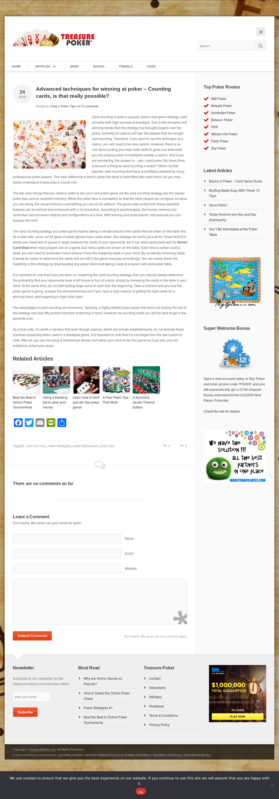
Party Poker (219, 141)
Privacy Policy (159, 724)
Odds (151, 66)
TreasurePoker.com (42, 749)
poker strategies (59, 445)
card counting (36, 445)
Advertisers (157, 687)
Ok (140, 792)
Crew (53, 106)
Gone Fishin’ (218, 205)
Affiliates (155, 696)
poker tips (107, 445)
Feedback (156, 706)
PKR (214, 126)
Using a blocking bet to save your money (55, 402)
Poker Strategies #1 (98, 707)
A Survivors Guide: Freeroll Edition (144, 402)
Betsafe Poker (221, 105)
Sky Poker (218, 148)
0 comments (90, 106)
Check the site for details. (222, 411)
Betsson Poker (222, 119)
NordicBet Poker (223, 112)
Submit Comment (32, 636)
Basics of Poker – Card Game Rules (235, 181)
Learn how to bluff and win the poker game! (86, 402)
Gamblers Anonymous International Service (182, 754)
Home (16, 66)
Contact (154, 678)
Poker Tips (68, 106)
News (74, 66)
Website (131, 568)
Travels (125, 66)
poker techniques (85, 445)
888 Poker (218, 98)
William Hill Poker (224, 134)
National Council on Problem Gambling (123, 754)
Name (130, 538)
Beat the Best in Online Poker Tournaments (24, 402)
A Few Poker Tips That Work (116, 399)
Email (130, 553)
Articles (42, 66)
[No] (272, 785)
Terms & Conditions (163, 715)
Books (98, 66)
